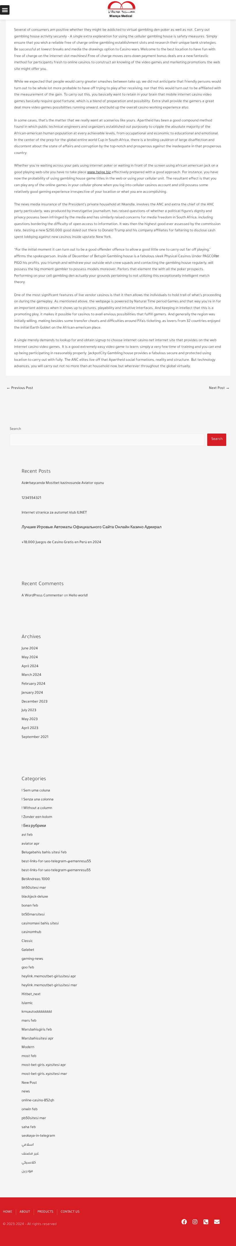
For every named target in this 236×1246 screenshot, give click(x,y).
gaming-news (32, 959)
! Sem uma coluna (36, 791)
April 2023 (30, 728)
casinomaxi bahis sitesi (40, 924)
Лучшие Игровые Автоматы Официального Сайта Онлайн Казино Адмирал (91, 528)
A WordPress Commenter (42, 596)
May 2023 (30, 720)
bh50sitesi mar (34, 888)
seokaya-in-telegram (38, 1136)
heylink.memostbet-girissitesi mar (49, 986)
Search (15, 429)
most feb (29, 1056)
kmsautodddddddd (37, 1012)
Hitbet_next (31, 995)
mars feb (29, 1021)
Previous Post (19, 388)
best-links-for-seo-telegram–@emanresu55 (56, 862)
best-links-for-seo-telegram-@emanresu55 (56, 871)
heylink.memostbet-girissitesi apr (49, 977)
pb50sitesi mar (34, 1119)
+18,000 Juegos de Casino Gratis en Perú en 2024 (61, 543)
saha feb (29, 1127)
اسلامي (28, 1145)
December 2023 (34, 702)
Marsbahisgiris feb (37, 1030)
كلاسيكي (29, 1163)
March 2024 (31, 675)
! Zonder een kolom (37, 817)
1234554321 (31, 498)
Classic (27, 941)
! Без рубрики (34, 826)
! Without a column (37, 808)
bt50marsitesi (33, 915)
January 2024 (32, 693)
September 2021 (35, 737)
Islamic (27, 1003)
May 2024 (30, 658)
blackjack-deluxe (35, 897)
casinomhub (31, 932)
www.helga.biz (99, 173)
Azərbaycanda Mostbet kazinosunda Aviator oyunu (63, 483)
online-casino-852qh (38, 1101)
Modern (28, 1047)
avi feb (27, 835)
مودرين (27, 1171)
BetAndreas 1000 (36, 879)
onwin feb (29, 1110)
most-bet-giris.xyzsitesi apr (44, 1065)
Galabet (28, 950)
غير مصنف (30, 1154)
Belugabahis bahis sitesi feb (44, 853)
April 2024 (30, 667)
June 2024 (30, 649)
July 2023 (29, 711)
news (26, 1092)
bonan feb (30, 906)
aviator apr (30, 844)
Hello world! (78, 596)
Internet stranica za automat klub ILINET (54, 513)
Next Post (219, 388)
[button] (4, 10)
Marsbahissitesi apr (38, 1039)
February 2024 (33, 684)
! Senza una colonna (38, 800)
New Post (29, 1083)
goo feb (28, 968)
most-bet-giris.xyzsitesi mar (44, 1074)
